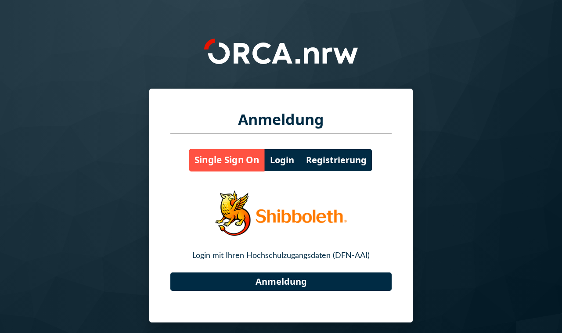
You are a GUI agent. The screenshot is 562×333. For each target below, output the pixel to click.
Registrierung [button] (336, 160)
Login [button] (282, 160)
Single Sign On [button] (227, 160)
